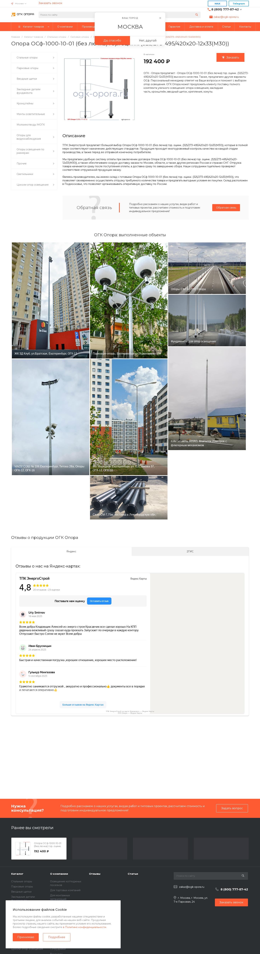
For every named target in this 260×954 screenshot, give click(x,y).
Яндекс (71, 551)
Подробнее (56, 937)
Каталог (17, 873)
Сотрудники (58, 948)
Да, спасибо (112, 40)
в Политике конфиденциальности (84, 927)
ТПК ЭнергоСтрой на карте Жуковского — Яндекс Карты (130, 711)
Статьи (133, 873)
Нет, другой (148, 40)
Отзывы (94, 873)
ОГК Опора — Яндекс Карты (130, 713)
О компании (59, 873)
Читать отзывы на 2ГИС (99, 768)
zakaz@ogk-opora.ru (226, 17)
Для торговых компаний (65, 890)
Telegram (239, 3)
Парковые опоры (22, 886)
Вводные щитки (21, 891)
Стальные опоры (21, 881)
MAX (217, 3)
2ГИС (190, 551)
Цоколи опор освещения (27, 948)
